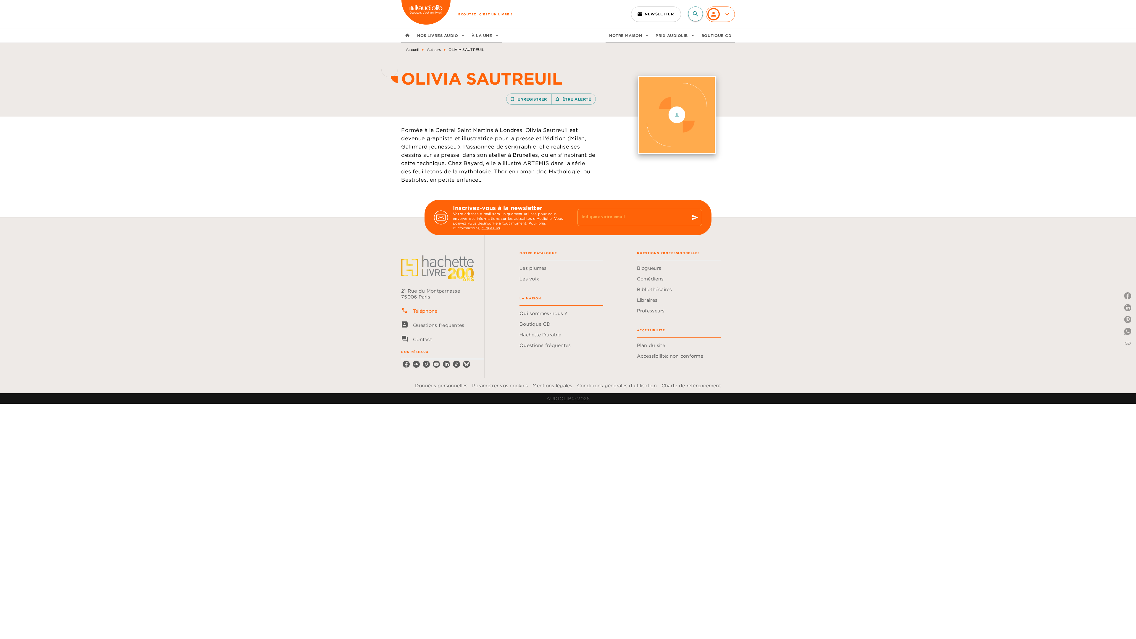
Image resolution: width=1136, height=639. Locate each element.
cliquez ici (491, 228)
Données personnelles (441, 385)
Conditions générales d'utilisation (617, 385)
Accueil (412, 49)
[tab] (407, 35)
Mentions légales (552, 385)
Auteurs (434, 49)
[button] (656, 14)
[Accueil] (426, 14)
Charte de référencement (691, 385)
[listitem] (406, 364)
